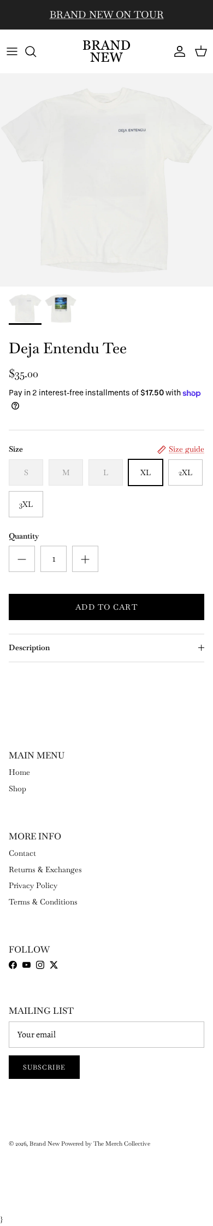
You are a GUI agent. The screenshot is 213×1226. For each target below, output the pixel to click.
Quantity (24, 536)
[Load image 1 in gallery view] (106, 180)
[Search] (36, 51)
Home (19, 772)
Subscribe (44, 1067)
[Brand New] (106, 51)
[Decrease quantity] (22, 559)
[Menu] (12, 51)
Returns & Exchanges (45, 869)
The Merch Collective (121, 1143)
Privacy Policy (33, 885)
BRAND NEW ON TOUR (107, 14)
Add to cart (106, 607)
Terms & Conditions (43, 902)
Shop (17, 788)
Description (29, 647)
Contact (22, 853)
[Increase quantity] (85, 559)
